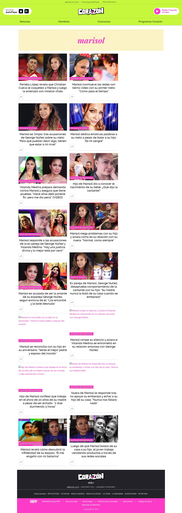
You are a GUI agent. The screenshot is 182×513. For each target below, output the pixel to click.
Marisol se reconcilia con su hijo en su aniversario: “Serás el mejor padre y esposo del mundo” (43, 350)
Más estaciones (109, 2)
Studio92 (65, 494)
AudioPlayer (130, 494)
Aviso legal (88, 501)
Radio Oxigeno (78, 494)
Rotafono (143, 494)
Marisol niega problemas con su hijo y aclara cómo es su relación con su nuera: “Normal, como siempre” (94, 237)
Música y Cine (28, 128)
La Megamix (117, 494)
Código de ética (145, 501)
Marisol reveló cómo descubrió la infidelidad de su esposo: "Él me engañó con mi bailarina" (43, 453)
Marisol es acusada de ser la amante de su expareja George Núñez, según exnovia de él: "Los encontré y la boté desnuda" (43, 298)
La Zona (106, 494)
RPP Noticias (53, 494)
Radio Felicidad (93, 494)
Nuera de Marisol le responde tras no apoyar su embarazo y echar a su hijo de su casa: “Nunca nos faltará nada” (93, 398)
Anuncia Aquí (71, 501)
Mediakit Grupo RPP (51, 501)
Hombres (64, 21)
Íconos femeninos (30, 78)
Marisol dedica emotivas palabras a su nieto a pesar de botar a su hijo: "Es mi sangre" (93, 137)
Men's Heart (78, 277)
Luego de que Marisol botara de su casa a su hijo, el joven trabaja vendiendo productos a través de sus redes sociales (94, 451)
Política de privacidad (108, 501)
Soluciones (128, 501)
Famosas (25, 21)
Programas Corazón (150, 21)
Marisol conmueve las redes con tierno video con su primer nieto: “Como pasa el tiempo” (93, 88)
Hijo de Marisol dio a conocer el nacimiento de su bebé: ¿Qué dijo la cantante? (94, 187)
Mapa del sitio (73, 487)
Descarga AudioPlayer (90, 2)
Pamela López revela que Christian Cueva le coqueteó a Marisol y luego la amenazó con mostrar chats (43, 88)
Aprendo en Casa (71, 2)
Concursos (104, 21)
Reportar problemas (91, 505)
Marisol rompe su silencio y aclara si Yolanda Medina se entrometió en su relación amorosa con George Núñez (94, 345)
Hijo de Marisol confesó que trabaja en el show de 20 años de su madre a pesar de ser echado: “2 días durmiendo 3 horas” (42, 401)
